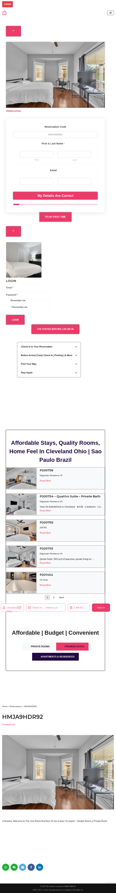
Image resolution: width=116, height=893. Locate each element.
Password (12, 295)
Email (9, 287)
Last (74, 160)
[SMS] (14, 867)
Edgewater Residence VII (51, 475)
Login (7, 4)
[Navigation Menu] (110, 12)
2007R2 (43, 527)
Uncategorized (8, 724)
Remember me (19, 307)
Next (61, 597)
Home (4, 706)
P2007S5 (46, 548)
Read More (45, 481)
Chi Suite (44, 580)
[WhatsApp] (5, 867)
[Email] (22, 867)
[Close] (13, 31)
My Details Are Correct (55, 196)
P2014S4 (46, 574)
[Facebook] (31, 867)
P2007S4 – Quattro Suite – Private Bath (70, 496)
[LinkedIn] (39, 867)
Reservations (16, 706)
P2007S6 (46, 470)
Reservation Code (55, 126)
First (36, 160)
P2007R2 (46, 522)
